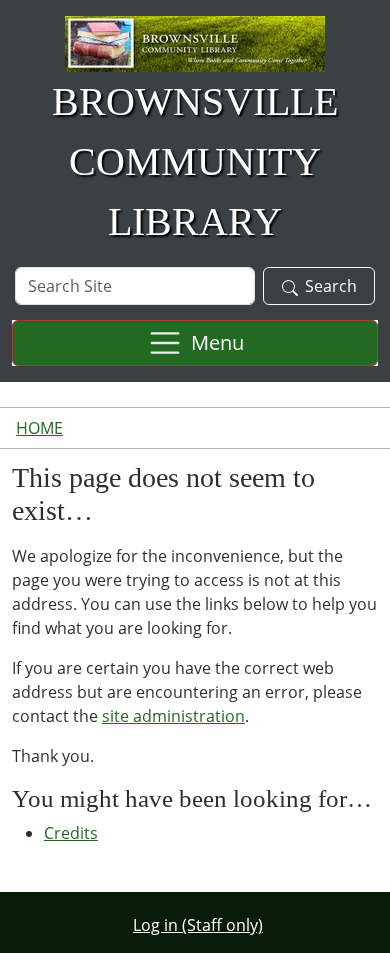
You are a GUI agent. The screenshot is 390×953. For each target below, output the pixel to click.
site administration (173, 716)
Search (331, 286)
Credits (71, 833)
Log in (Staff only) (198, 925)
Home (39, 428)
